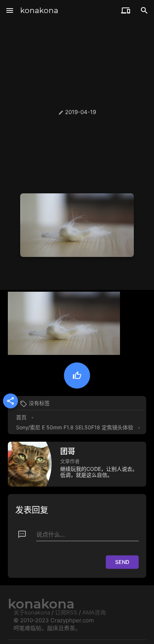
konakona (39, 10)
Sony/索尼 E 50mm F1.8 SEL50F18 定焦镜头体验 (74, 427)
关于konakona (31, 612)
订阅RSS (66, 612)
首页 (21, 417)
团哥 (67, 451)
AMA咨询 (94, 612)
